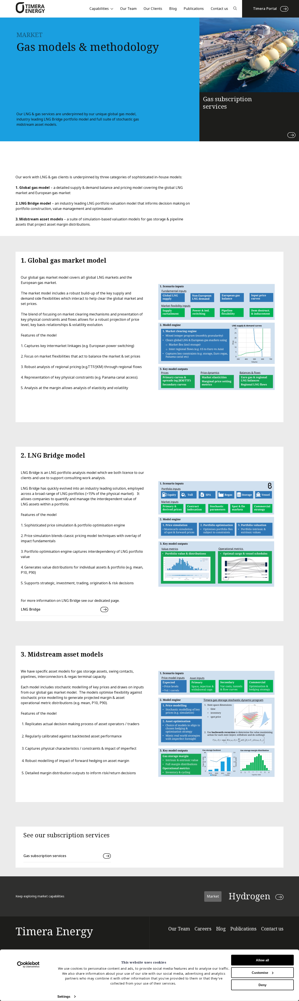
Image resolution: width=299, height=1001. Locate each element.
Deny (262, 985)
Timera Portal (265, 8)
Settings (63, 996)
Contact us (219, 8)
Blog (173, 8)
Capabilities (99, 8)
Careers (203, 929)
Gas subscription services (44, 855)
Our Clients (153, 8)
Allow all (262, 960)
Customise (260, 972)
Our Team (128, 8)
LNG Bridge (30, 609)
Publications (194, 8)
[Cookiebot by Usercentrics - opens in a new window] (28, 964)
